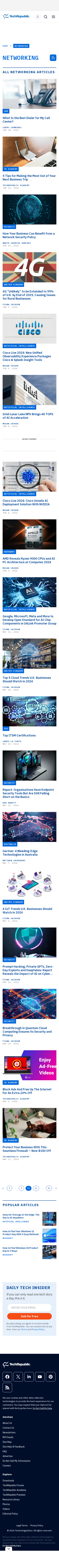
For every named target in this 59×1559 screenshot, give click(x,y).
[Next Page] (56, 1188)
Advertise (8, 1456)
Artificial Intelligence (16, 1221)
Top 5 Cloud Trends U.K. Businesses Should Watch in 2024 (27, 679)
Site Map (7, 1441)
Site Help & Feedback (14, 1446)
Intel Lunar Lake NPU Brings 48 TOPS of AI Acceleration (28, 416)
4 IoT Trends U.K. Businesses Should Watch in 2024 (27, 910)
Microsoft (8, 1238)
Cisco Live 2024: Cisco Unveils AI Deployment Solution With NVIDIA (26, 502)
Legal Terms (22, 1525)
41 (49, 1188)
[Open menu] (53, 17)
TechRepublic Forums (13, 1485)
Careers (7, 1465)
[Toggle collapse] (8, 1549)
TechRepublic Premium (14, 1494)
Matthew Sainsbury (14, 860)
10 (28, 1188)
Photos (6, 1504)
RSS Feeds (8, 1437)
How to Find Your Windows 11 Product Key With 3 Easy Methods (21, 1233)
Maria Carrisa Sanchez (17, 243)
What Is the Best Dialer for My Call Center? (26, 119)
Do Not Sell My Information (16, 1460)
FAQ (5, 1451)
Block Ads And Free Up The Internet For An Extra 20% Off (27, 1091)
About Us (7, 1423)
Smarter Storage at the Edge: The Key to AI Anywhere (21, 1216)
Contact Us (8, 1427)
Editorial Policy (10, 1513)
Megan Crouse (11, 365)
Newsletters (9, 1432)
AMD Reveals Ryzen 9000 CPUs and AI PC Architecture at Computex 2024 (29, 560)
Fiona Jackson (11, 304)
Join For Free (29, 1316)
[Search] (46, 17)
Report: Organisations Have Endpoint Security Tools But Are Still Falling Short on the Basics (28, 793)
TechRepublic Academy (16, 185)
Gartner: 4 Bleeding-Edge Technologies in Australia (20, 852)
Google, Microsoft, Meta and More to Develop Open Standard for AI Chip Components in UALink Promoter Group (29, 620)
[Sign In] (38, 17)
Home (5, 46)
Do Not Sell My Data (42, 1408)
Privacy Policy (38, 1329)
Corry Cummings (12, 127)
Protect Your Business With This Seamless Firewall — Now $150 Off (27, 1149)
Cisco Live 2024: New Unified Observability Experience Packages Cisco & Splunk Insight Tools (27, 356)
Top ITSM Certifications (19, 735)
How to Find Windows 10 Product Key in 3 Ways (20, 1249)
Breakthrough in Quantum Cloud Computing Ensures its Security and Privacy (27, 1031)
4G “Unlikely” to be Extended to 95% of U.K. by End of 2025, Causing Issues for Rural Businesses (29, 295)
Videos (6, 1508)
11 (36, 1188)
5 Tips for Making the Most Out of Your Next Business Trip (29, 177)
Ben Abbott (9, 803)
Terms (24, 1329)
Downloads (8, 1480)
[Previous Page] (3, 1188)
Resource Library (11, 1499)
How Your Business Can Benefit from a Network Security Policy (29, 235)
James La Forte (12, 741)
